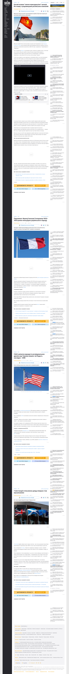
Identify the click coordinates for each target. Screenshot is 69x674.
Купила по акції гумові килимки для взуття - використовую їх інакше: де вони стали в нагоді (57, 530)
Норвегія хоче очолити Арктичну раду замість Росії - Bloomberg (28, 474)
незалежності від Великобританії (22, 598)
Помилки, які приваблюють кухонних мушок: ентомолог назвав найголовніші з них (57, 482)
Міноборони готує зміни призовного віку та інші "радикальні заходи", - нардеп (56, 77)
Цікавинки (6, 25)
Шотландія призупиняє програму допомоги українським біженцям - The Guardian (31, 617)
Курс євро (29, 665)
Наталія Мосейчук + (24, 658)
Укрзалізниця (55, 665)
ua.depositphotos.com (42, 41)
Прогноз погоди (18, 669)
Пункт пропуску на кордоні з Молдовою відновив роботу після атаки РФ (56, 476)
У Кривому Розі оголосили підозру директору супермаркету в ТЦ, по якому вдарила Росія (57, 85)
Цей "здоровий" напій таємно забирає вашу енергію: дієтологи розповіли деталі (57, 416)
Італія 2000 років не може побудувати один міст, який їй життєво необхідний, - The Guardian (56, 156)
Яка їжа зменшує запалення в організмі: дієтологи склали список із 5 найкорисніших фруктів (56, 458)
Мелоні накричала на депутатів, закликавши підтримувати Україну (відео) (29, 326)
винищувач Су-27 (26, 441)
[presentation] (45, 94)
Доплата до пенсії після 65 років (46, 665)
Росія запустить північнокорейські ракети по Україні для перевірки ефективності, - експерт (57, 243)
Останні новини (55, 9)
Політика (5, 11)
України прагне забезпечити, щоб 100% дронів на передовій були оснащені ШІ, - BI (56, 581)
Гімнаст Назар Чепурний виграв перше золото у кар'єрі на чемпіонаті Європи (56, 71)
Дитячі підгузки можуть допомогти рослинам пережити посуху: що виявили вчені (57, 626)
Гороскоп (16, 672)
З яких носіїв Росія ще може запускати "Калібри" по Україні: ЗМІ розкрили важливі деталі (56, 56)
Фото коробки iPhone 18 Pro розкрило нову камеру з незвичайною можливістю (56, 413)
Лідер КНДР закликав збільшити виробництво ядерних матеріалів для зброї (30, 468)
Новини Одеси (43, 661)
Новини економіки (18, 665)
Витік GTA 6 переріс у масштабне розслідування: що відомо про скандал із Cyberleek (57, 236)
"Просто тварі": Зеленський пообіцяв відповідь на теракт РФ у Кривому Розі (56, 640)
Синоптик (36, 669)
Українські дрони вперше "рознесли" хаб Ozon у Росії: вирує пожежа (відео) (57, 536)
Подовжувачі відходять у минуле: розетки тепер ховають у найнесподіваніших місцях (56, 400)
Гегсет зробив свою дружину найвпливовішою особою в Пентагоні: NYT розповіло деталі (57, 575)
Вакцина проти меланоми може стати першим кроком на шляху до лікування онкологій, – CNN (56, 62)
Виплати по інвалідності (36, 661)
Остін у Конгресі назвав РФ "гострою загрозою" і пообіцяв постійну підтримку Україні (32, 322)
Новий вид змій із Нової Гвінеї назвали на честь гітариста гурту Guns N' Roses (57, 646)
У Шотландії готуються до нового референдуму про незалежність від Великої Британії (32, 614)
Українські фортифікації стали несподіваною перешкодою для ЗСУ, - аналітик (56, 254)
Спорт (5, 16)
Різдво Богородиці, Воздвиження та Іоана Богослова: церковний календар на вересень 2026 (57, 539)
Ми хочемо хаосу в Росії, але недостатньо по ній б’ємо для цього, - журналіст (56, 150)
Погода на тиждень (25, 669)
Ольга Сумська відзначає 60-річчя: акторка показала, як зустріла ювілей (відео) (57, 454)
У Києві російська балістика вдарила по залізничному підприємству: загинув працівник (57, 472)
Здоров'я (5, 23)
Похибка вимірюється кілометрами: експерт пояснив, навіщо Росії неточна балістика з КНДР (57, 117)
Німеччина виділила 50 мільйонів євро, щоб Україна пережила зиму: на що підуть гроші (57, 342)
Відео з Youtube (6, 28)
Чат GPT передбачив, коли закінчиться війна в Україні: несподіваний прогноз (57, 138)
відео (15, 444)
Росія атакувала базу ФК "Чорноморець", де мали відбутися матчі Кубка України (57, 349)
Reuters (22, 50)
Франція (15, 328)
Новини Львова (24, 661)
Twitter (24, 287)
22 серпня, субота (54, 65)
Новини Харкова (23, 662)
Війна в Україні (17, 658)
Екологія (5, 14)
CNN (22, 426)
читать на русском (44, 2)
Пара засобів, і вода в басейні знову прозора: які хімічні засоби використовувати (57, 403)
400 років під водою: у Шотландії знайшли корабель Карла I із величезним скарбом (56, 186)
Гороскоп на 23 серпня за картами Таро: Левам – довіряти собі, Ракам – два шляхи (57, 170)
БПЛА (19, 476)
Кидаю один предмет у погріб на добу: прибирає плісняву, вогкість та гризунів (56, 283)
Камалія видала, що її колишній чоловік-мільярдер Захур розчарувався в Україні (57, 352)
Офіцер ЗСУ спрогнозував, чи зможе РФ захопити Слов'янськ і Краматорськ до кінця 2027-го (57, 276)
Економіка (6, 12)
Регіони (5, 15)
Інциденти (6, 22)
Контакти (5, 37)
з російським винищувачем (25, 421)
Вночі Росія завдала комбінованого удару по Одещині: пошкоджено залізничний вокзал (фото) (57, 469)
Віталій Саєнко (16, 223)
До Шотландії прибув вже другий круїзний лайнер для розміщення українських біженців (32, 619)
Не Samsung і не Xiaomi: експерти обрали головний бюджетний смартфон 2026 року (56, 179)
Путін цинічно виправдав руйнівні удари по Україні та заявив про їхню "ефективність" (56, 160)
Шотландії (16, 565)
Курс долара (25, 665)
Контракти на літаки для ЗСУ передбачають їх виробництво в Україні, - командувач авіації (57, 111)
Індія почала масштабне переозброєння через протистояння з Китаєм (29, 177)
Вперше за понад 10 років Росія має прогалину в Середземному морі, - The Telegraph (57, 633)
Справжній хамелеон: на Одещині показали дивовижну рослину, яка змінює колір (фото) (57, 431)
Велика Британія (17, 621)
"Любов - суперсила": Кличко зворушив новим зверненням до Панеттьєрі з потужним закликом (57, 407)
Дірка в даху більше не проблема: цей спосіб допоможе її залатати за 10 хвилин (57, 141)
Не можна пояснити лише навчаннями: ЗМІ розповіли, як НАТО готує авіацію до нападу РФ (57, 14)
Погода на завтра (46, 669)
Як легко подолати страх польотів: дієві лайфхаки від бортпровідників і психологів (57, 163)
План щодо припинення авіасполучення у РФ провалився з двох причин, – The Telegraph (56, 167)
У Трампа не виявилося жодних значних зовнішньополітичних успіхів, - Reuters (56, 68)
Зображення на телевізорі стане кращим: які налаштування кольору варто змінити (57, 611)
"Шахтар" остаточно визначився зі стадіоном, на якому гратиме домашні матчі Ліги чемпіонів (57, 620)
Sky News (23, 569)
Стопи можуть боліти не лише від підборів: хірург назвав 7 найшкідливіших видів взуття (57, 497)
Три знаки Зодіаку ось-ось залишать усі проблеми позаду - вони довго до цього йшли (57, 338)
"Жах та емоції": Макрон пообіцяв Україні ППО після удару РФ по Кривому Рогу (57, 239)
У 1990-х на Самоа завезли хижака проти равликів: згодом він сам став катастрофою (57, 652)
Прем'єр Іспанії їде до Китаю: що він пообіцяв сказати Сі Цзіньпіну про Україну (30, 324)
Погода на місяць (31, 669)
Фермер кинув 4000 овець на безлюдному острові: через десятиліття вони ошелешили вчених (56, 291)
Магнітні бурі (52, 669)
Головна (5, 7)
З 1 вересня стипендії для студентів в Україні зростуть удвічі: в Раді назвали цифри (57, 232)
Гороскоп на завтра (22, 672)
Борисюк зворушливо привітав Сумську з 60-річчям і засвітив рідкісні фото (56, 261)
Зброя (5, 21)
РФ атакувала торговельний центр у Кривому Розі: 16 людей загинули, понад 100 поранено (56, 566)
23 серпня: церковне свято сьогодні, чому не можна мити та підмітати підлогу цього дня (57, 192)
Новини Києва (29, 661)
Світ (5, 13)
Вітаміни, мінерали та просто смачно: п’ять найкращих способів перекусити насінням (56, 557)
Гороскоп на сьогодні (37, 672)
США (15, 476)
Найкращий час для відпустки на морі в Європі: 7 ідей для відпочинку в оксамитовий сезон (57, 491)
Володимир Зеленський (23, 328)
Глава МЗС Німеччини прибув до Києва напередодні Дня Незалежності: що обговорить (57, 465)
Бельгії (38, 304)
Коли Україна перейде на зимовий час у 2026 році (54, 661)
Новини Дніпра (17, 662)
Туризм (5, 24)
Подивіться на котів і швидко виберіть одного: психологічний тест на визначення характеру (56, 81)
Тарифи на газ (38, 665)
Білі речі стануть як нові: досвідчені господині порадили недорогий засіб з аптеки (57, 198)
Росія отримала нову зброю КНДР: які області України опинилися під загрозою (57, 512)
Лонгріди (5, 33)
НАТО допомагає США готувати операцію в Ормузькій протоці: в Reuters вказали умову (56, 569)
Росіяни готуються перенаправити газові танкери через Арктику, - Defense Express (56, 95)
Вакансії (5, 36)
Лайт (5, 20)
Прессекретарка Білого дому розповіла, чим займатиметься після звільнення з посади (56, 99)
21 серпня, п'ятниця (54, 588)
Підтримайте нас (57, 5)
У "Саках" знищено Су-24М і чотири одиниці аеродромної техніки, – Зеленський (57, 364)
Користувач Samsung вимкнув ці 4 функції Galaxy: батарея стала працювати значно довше (57, 548)
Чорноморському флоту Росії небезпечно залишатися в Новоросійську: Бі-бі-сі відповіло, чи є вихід (57, 268)
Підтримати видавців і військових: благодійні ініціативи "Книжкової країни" (57, 335)
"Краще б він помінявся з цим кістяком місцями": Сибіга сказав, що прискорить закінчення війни (56, 387)
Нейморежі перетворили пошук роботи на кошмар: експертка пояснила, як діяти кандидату (57, 92)
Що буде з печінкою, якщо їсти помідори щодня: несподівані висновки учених (56, 585)
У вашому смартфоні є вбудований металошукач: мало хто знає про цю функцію (57, 391)
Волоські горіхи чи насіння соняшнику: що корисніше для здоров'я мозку (56, 102)
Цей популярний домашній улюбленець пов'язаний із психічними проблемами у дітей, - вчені (56, 183)
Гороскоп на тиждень (29, 672)
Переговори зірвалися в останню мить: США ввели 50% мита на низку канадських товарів (56, 327)
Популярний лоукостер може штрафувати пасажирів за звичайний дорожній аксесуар (56, 630)
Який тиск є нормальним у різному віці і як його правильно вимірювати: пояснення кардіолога (57, 258)
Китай (15, 182)
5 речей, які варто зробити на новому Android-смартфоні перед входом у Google (57, 88)
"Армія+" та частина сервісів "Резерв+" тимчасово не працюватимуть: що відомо (57, 356)
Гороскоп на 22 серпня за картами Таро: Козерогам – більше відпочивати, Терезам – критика (57, 506)
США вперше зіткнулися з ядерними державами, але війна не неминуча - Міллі (30, 180)
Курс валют (33, 665)
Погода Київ (41, 669)
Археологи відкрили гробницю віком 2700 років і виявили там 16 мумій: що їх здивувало (57, 591)
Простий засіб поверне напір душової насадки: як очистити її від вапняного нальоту (57, 462)
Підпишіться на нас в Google (27, 11)
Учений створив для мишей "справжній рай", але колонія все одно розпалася (56, 331)
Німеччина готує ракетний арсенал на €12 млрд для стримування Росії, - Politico (57, 451)
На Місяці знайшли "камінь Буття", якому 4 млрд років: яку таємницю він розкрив (57, 319)
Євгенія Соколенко (17, 371)
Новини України (18, 661)
